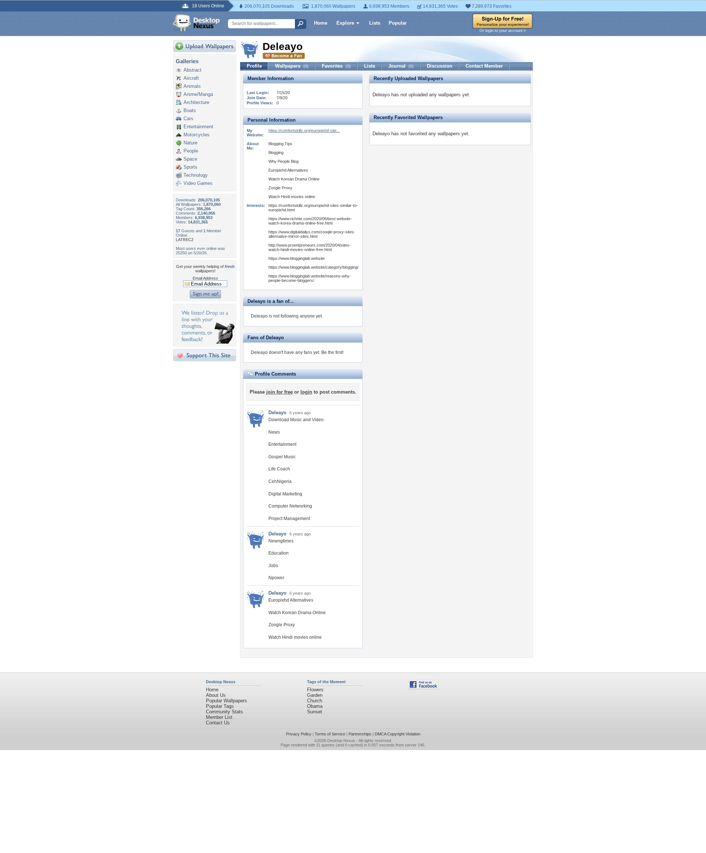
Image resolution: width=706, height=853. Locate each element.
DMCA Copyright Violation (397, 734)
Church (314, 700)
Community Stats (224, 711)
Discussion (439, 66)
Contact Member (484, 66)
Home (320, 23)
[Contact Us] (207, 342)
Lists (374, 23)
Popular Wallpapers (226, 700)
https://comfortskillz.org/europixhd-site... (304, 130)
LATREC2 (184, 239)
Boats (189, 110)
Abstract (192, 70)
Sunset (314, 711)
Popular (398, 23)
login (306, 392)
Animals (192, 86)
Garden (314, 695)
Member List (219, 717)
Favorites (336, 66)
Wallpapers (292, 66)
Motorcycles (196, 134)
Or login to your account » (502, 30)
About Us (216, 695)
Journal (401, 66)
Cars (188, 118)
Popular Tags (220, 706)
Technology (195, 175)
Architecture (196, 102)
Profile (254, 66)
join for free (279, 392)
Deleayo (277, 412)
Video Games (198, 183)
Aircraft (191, 78)
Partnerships (360, 734)
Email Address (205, 278)
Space (190, 159)
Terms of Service (330, 734)
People (190, 151)
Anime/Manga (198, 94)
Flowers (315, 689)
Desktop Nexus (341, 740)
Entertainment (198, 126)
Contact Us (218, 722)
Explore (345, 23)
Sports (190, 167)
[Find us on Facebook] (424, 687)
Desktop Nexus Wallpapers (196, 22)
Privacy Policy (298, 734)
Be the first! (332, 352)
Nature (190, 143)
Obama (314, 706)
